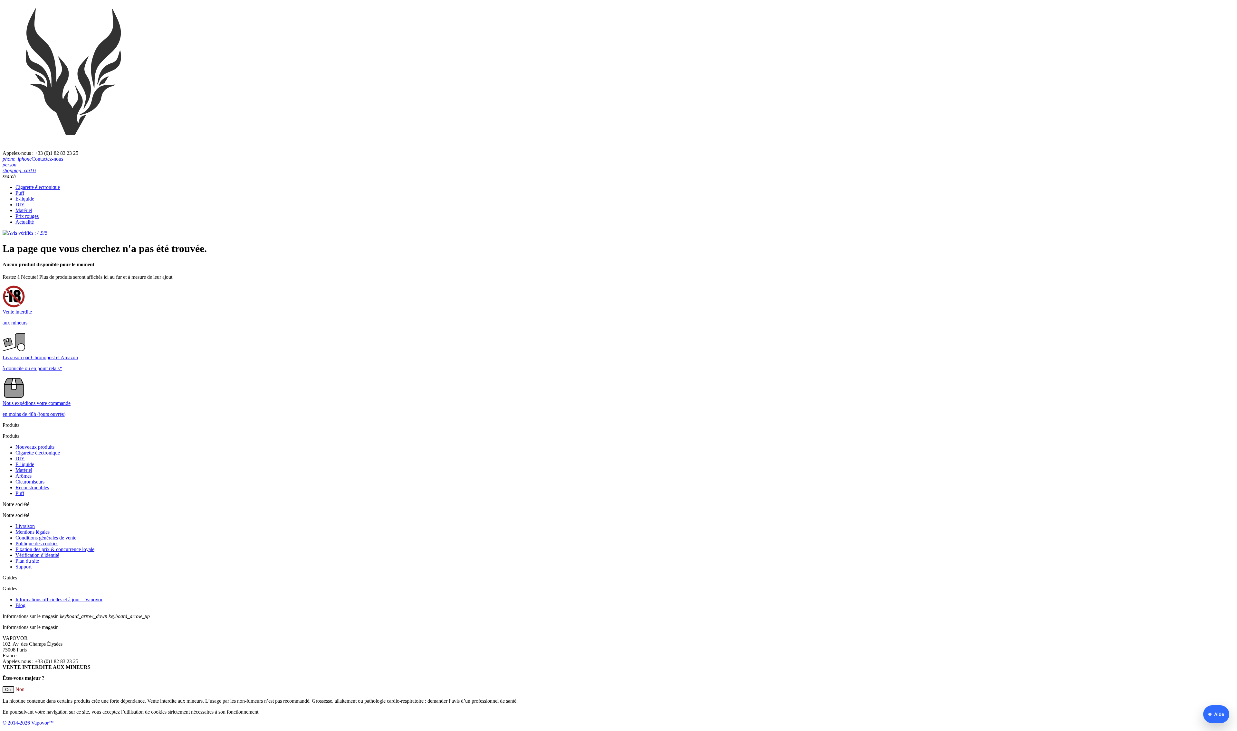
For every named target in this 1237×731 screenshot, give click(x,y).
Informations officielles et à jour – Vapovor (58, 599)
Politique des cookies (36, 543)
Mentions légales (32, 532)
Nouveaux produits (34, 447)
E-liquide (24, 198)
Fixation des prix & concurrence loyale (54, 549)
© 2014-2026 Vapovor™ (28, 723)
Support (23, 566)
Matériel (23, 210)
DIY (20, 204)
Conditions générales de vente (45, 537)
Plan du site (27, 561)
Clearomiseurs (29, 481)
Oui (8, 689)
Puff (19, 193)
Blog (20, 605)
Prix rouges (27, 216)
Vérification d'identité (37, 555)
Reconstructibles (32, 487)
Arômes (23, 476)
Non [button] (19, 689)
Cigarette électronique (37, 187)
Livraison (25, 526)
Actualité (24, 222)
